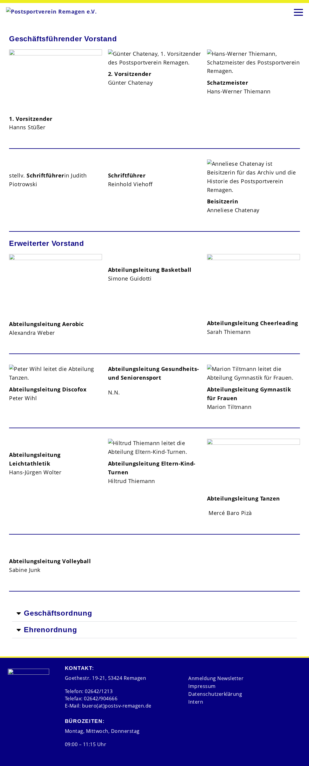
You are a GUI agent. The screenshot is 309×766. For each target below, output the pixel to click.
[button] (154, 613)
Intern (195, 702)
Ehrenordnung (50, 630)
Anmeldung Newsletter (216, 678)
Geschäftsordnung (58, 613)
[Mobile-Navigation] (298, 11)
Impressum (202, 686)
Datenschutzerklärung (215, 694)
